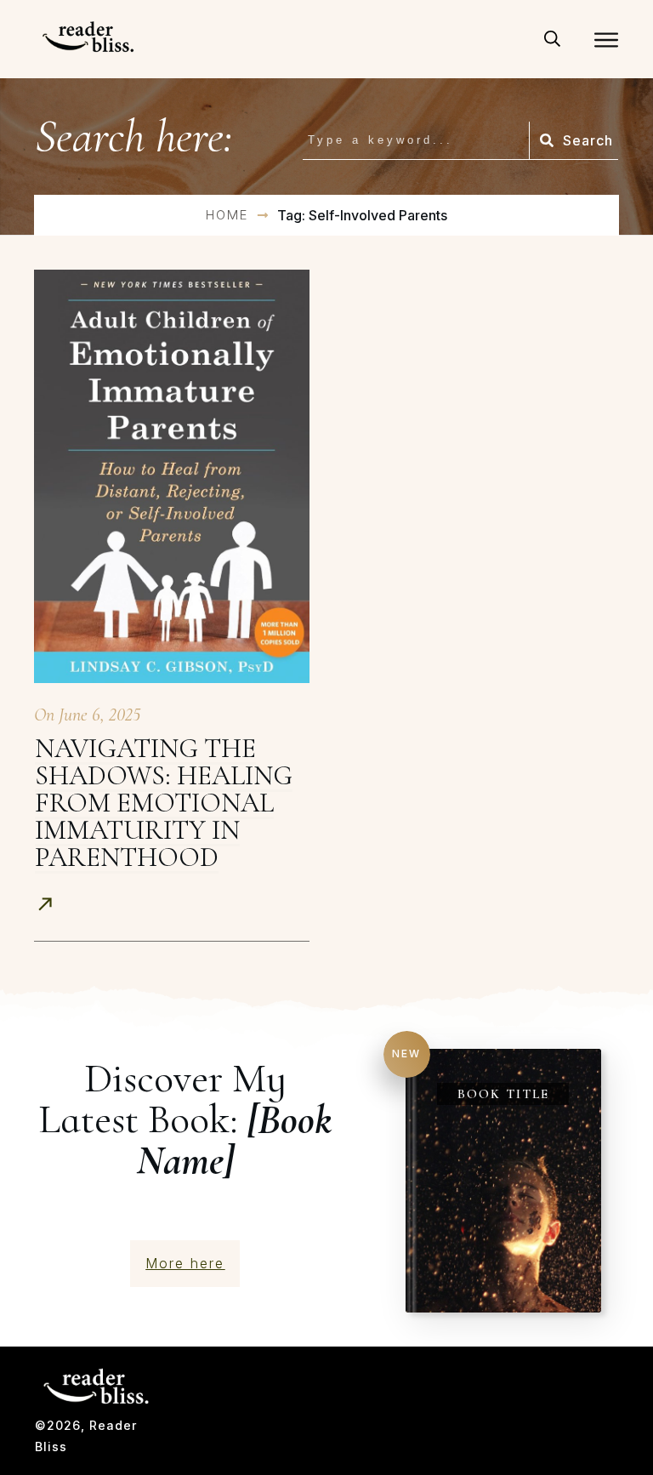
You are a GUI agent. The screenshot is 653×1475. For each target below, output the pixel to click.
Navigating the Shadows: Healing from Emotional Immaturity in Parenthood (163, 803)
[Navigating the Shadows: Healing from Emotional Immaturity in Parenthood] (171, 476)
